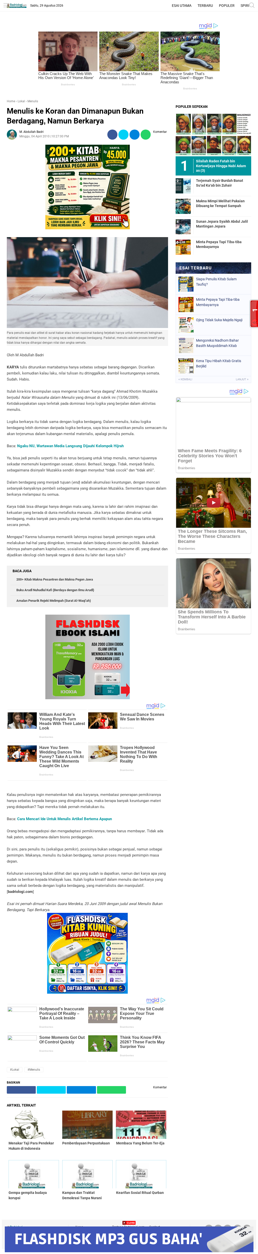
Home (11, 101)
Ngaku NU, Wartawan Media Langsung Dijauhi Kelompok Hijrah (70, 446)
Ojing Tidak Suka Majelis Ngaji (219, 320)
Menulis (32, 101)
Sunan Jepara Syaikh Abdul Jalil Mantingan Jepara (222, 223)
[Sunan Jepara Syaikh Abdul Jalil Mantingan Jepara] (183, 226)
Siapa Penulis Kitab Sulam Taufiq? (216, 281)
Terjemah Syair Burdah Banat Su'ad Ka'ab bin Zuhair (219, 183)
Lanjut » (242, 379)
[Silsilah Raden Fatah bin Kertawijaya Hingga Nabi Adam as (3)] (213, 134)
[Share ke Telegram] (135, 134)
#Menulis (34, 1069)
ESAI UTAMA (181, 6)
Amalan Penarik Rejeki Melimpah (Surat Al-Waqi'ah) (53, 601)
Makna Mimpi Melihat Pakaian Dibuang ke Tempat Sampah (220, 203)
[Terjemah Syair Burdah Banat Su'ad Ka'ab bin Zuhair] (183, 185)
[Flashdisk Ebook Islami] (87, 698)
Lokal (21, 101)
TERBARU (205, 6)
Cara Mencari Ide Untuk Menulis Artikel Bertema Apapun (64, 819)
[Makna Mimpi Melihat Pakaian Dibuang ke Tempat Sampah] (183, 206)
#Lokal (14, 1069)
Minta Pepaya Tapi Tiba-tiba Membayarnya (219, 244)
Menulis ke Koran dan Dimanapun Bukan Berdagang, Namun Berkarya (75, 116)
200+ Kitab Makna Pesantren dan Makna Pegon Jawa (54, 579)
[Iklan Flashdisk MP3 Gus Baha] (129, 1250)
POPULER (227, 6)
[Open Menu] (6, 5)
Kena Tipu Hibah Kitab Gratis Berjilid (218, 363)
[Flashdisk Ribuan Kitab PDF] (87, 992)
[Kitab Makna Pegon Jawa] (87, 228)
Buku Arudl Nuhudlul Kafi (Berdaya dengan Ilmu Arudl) (55, 590)
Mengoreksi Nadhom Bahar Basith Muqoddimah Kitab (217, 343)
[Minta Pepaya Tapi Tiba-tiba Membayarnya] (183, 247)
